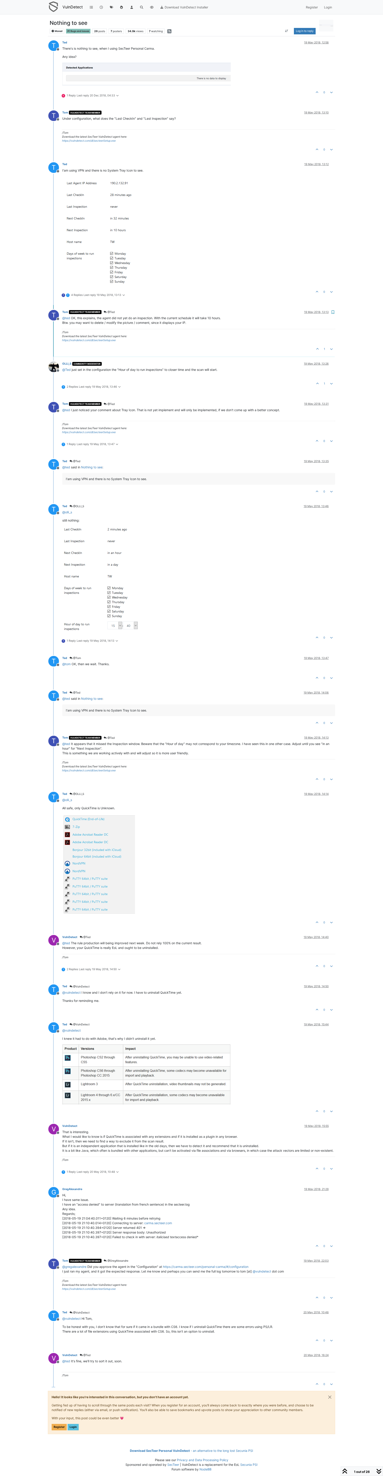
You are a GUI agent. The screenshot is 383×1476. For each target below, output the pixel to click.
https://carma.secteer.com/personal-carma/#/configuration (205, 1267)
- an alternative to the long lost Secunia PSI (191, 1451)
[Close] (330, 1397)
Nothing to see (91, 467)
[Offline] (55, 366)
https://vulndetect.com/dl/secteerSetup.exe (89, 140)
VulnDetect (73, 7)
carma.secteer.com (158, 1223)
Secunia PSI (249, 1464)
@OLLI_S (78, 506)
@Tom (76, 658)
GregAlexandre (72, 1189)
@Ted (111, 312)
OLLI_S (66, 363)
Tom (65, 112)
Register (59, 1427)
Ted (64, 42)
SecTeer (173, 1464)
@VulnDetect (81, 986)
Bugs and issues (79, 31)
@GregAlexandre (117, 1260)
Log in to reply (305, 31)
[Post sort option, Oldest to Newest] (286, 31)
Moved (58, 31)
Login (73, 1427)
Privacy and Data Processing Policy (202, 1460)
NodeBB (205, 1469)
